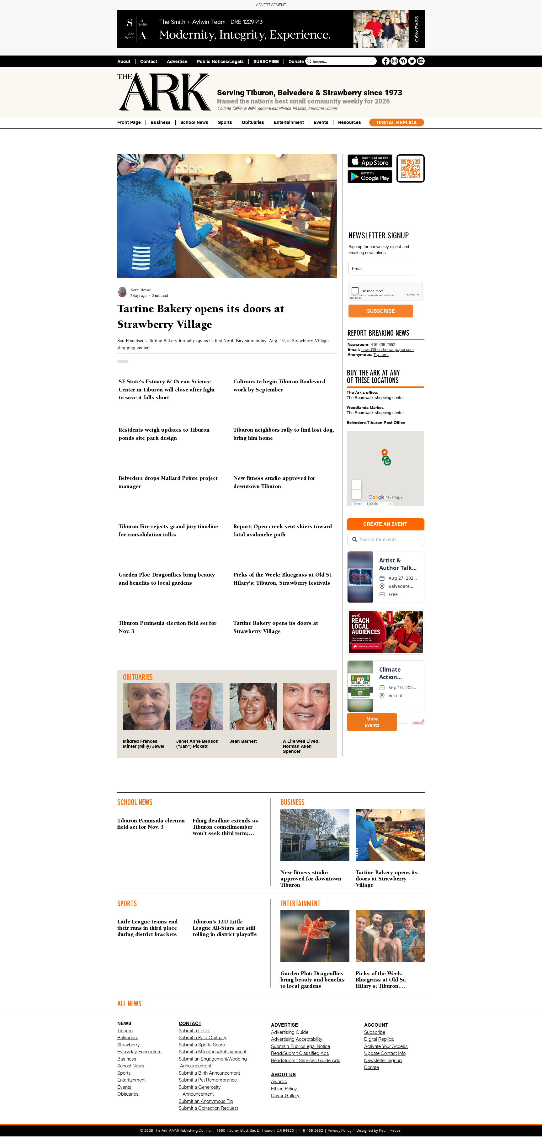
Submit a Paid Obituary (202, 1037)
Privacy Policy (340, 1130)
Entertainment (131, 1080)
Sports (124, 1073)
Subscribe (374, 1032)
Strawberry (128, 1045)
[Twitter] (412, 61)
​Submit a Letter (194, 1031)
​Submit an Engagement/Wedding (213, 1059)
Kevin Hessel (390, 1130)
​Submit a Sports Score (202, 1045)
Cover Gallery (285, 1095)
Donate (371, 1067)
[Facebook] (386, 61)
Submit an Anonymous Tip (206, 1101)
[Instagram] (394, 61)
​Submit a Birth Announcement (209, 1073)
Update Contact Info (385, 1053)
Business (126, 1059)
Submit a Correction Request (208, 1108)
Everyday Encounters (139, 1052)
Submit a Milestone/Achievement (212, 1052)
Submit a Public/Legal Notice (300, 1046)
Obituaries (128, 1094)
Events (124, 1087)
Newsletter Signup (383, 1060)
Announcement (195, 1066)
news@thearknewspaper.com (387, 349)
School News (130, 1066)
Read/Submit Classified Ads (300, 1053)
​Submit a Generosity (200, 1087)
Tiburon (125, 1031)
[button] (349, 122)
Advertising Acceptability (296, 1039)
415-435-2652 (383, 344)
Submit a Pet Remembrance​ (208, 1080)
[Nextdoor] (403, 61)
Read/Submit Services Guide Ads (305, 1060)
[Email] (421, 61)
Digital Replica (379, 1039)
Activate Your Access (386, 1046)
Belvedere (127, 1037)
